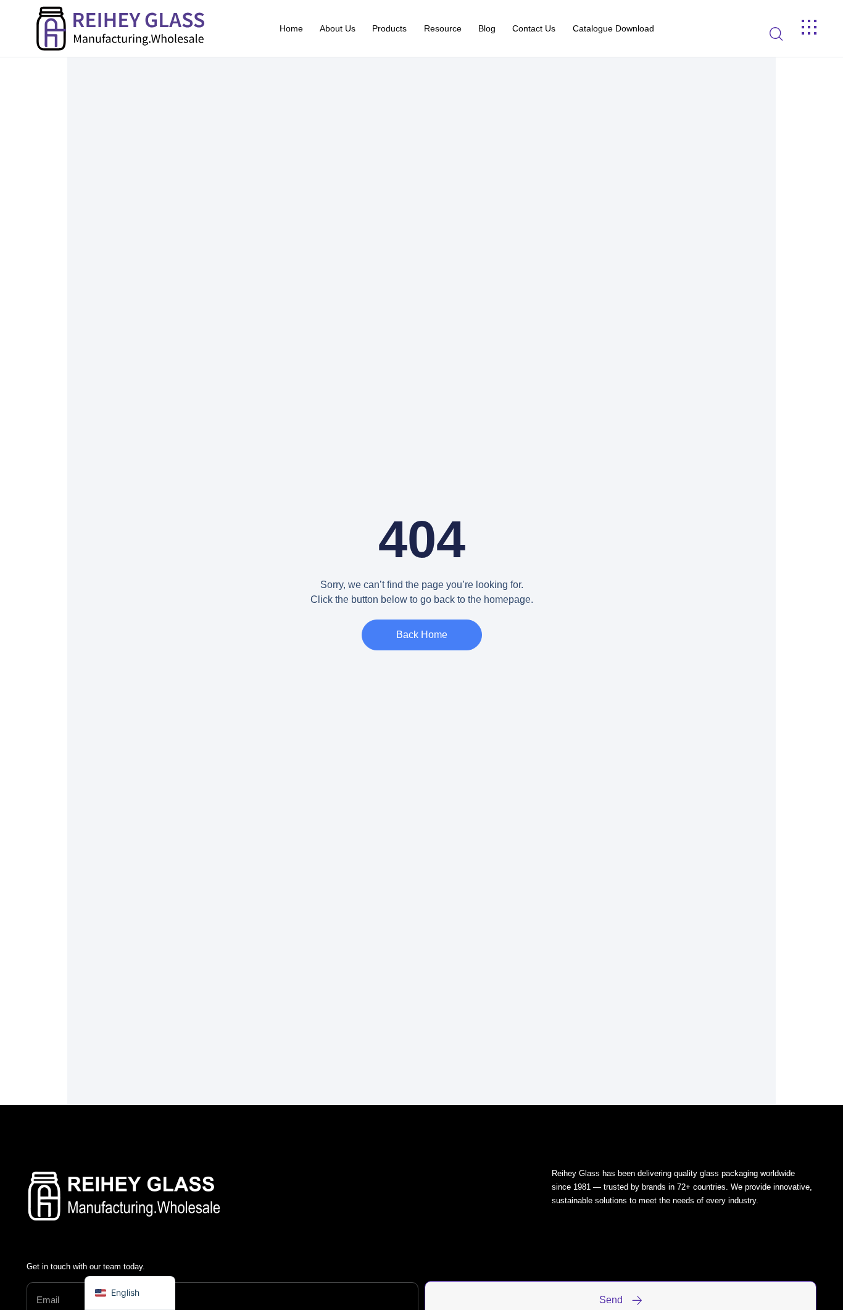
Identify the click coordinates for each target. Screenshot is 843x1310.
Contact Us (533, 28)
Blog (487, 28)
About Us (337, 28)
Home (291, 28)
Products (389, 28)
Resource (443, 28)
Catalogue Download (613, 28)
